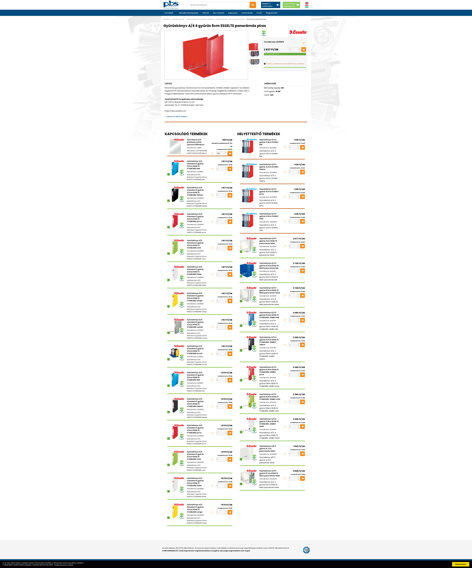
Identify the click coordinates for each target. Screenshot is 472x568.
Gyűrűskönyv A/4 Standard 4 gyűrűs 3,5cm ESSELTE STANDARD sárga (195, 508)
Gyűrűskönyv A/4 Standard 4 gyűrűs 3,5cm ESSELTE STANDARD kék (195, 376)
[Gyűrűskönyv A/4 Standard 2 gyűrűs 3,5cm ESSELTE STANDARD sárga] (175, 300)
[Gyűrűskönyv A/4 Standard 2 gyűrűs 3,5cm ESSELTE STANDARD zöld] (175, 247)
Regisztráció (271, 13)
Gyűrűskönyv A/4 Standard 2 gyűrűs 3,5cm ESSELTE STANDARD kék (195, 165)
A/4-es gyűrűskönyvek (237, 19)
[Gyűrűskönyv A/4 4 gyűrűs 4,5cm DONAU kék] (248, 146)
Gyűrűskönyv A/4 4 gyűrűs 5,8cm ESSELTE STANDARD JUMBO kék (269, 315)
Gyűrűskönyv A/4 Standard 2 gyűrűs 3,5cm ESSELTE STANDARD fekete (195, 191)
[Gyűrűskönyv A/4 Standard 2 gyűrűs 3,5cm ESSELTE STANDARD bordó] (175, 353)
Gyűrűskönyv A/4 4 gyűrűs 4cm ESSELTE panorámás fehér (268, 241)
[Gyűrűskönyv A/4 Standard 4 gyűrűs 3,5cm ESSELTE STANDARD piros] (175, 432)
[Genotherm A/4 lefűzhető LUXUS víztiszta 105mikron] (175, 146)
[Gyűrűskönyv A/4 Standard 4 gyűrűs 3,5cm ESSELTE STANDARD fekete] (175, 405)
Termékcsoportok (178, 19)
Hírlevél (205, 13)
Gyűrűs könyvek (221, 19)
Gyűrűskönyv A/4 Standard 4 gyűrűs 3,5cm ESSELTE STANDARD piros (195, 429)
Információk (247, 13)
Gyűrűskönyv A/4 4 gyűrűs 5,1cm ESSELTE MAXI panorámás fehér (269, 473)
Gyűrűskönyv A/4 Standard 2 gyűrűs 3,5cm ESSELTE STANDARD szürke (195, 323)
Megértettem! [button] (460, 564)
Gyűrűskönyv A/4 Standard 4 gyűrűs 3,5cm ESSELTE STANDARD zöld (195, 455)
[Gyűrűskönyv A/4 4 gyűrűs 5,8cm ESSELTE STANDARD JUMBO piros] (248, 374)
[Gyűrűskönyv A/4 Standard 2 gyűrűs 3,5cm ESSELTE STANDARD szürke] (175, 326)
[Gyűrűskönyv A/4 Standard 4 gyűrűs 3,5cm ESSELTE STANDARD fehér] (175, 485)
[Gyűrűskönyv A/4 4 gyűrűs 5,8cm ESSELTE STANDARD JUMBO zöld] (248, 401)
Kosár (259, 13)
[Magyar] (307, 6)
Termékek (168, 13)
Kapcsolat (233, 13)
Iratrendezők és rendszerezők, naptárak (200, 19)
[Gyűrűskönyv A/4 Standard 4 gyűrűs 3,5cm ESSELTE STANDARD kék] (175, 379)
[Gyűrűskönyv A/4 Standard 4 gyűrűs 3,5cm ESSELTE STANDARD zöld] (175, 458)
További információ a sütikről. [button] (63, 565)
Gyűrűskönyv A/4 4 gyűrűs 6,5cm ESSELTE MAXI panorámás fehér (269, 290)
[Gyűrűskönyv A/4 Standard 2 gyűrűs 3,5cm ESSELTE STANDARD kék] (175, 168)
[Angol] (307, 3)
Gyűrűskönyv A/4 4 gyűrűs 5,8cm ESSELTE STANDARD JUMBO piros (269, 371)
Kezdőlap (166, 19)
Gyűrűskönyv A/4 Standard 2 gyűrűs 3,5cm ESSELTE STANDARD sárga (195, 297)
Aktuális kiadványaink (188, 13)
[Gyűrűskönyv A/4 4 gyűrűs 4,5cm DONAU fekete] (248, 171)
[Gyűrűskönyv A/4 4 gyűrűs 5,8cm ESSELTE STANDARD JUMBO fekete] (248, 344)
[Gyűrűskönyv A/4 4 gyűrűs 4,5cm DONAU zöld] (248, 220)
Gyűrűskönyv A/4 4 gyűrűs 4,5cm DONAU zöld (268, 216)
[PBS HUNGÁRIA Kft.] (170, 5)
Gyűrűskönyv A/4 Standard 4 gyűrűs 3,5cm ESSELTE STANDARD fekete (195, 403)
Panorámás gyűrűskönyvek (256, 19)
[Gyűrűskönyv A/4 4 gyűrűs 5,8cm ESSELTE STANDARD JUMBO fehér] (248, 425)
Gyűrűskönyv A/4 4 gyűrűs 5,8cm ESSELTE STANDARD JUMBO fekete (269, 341)
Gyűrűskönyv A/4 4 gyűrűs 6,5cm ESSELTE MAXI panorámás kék (269, 265)
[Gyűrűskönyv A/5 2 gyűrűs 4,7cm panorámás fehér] (248, 453)
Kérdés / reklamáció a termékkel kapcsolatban (285, 64)
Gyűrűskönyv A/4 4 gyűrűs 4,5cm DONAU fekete (268, 167)
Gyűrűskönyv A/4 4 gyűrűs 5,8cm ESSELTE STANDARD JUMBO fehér (269, 423)
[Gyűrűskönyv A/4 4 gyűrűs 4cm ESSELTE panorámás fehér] (248, 245)
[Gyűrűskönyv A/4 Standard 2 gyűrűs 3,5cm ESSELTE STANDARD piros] (175, 221)
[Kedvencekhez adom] (303, 43)
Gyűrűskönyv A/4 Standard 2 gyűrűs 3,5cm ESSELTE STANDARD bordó (195, 350)
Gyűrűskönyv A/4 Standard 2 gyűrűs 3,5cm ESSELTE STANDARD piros (195, 218)
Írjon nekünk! (218, 13)
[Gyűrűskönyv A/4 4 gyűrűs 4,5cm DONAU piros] (248, 196)
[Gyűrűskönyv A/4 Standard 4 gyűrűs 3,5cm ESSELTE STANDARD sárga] (175, 511)
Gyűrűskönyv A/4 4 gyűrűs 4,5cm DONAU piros (268, 191)
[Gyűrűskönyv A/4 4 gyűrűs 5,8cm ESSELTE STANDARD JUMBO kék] (248, 319)
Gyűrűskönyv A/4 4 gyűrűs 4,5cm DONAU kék (268, 142)
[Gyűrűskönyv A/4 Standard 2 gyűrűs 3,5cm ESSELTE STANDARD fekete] (175, 194)
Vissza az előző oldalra (177, 116)
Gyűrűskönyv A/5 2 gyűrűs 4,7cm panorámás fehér (267, 448)
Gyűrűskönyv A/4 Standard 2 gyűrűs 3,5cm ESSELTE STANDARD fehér (195, 270)
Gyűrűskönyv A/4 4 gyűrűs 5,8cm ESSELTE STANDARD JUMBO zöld (269, 396)
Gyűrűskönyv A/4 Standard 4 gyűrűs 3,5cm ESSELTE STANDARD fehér (195, 482)
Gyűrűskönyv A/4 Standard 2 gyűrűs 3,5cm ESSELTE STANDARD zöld (195, 244)
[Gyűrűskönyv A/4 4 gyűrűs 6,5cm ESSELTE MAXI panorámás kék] (248, 270)
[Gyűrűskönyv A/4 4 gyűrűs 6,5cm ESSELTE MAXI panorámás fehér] (248, 294)
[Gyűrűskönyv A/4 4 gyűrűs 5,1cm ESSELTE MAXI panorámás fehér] (248, 477)
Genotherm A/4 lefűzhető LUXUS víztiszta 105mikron (195, 142)
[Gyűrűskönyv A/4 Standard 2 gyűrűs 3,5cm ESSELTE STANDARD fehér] (175, 273)
